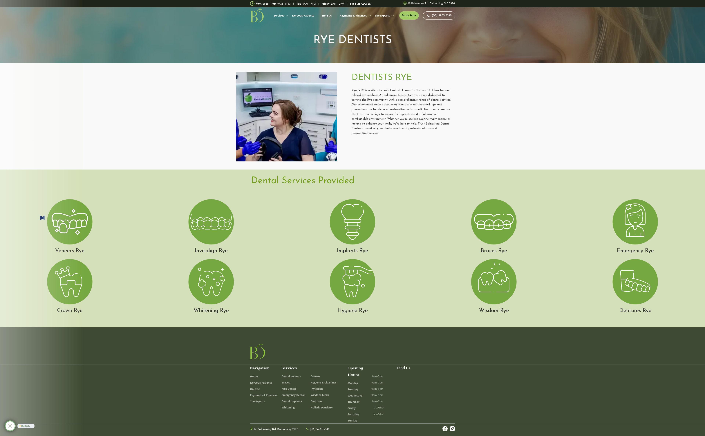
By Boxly (25, 426)
